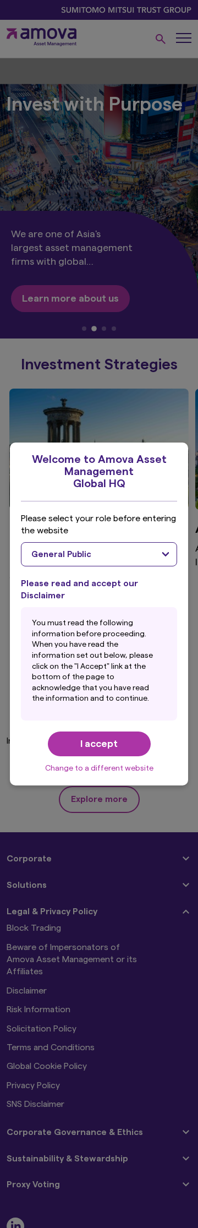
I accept (99, 744)
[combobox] (99, 554)
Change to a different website (99, 768)
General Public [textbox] (61, 554)
